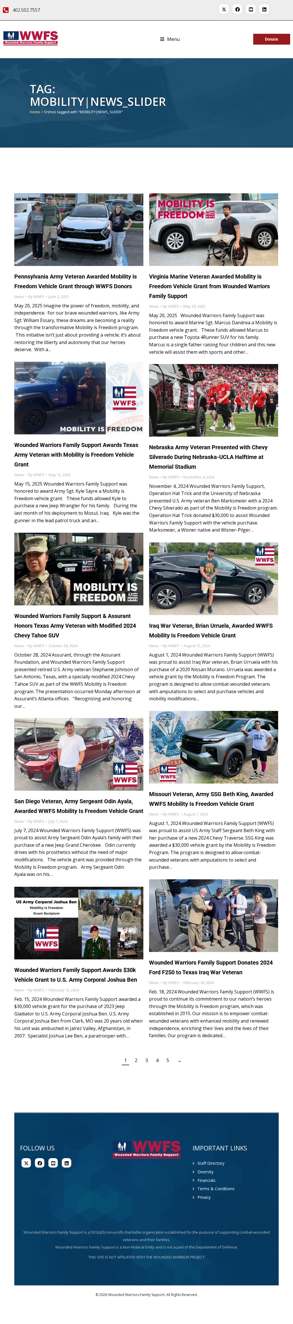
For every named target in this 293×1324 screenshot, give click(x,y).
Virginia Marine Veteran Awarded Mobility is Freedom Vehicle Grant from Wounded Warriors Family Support (209, 286)
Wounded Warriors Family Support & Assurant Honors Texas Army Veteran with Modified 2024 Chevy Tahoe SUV (75, 626)
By (36, 296)
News (19, 296)
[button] (170, 39)
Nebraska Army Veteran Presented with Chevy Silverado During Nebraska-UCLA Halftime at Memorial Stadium (208, 457)
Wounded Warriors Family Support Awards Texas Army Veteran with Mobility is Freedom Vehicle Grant (76, 455)
